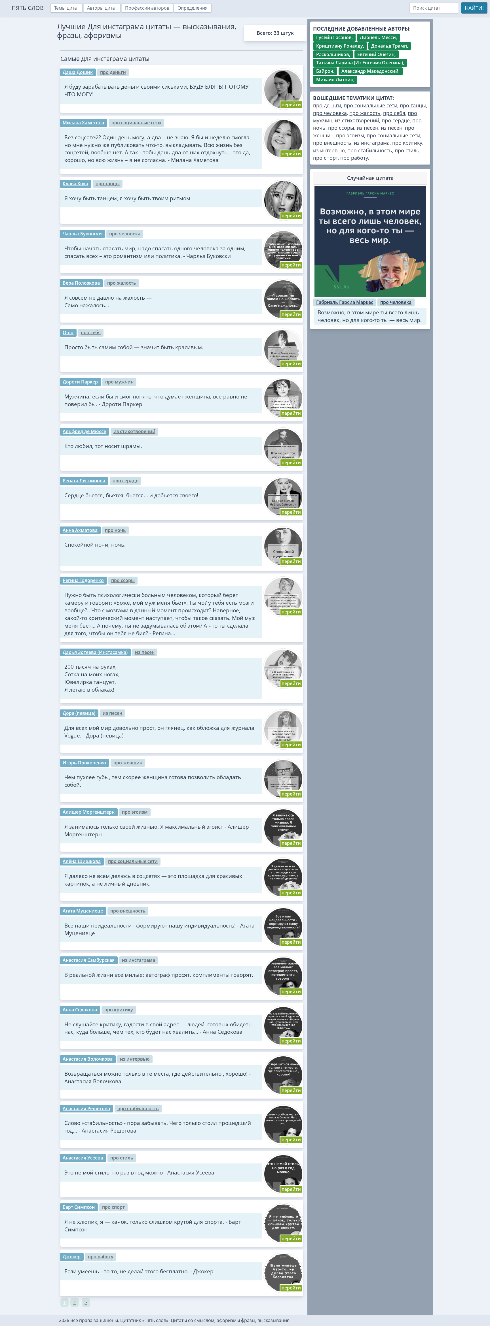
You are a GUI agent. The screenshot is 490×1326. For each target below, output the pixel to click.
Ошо (68, 332)
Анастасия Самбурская (89, 960)
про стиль (121, 1158)
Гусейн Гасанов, (334, 37)
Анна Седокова (80, 1010)
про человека (124, 234)
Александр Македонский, (370, 71)
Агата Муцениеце (83, 911)
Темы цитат (66, 8)
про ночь (115, 530)
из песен (145, 652)
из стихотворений (134, 431)
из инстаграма (138, 960)
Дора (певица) (79, 713)
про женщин (127, 763)
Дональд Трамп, (389, 46)
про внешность (127, 911)
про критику (118, 1010)
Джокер (72, 1256)
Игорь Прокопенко (84, 763)
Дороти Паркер (80, 382)
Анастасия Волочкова (88, 1059)
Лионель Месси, (378, 37)
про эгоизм (135, 812)
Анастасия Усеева (83, 1158)
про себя (91, 332)
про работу (100, 1256)
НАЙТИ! (474, 8)
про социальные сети (136, 123)
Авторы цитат (102, 8)
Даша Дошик (78, 72)
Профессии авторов (147, 8)
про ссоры (123, 580)
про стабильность (138, 1108)
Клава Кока (75, 183)
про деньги (113, 72)
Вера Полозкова (81, 283)
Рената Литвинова (84, 480)
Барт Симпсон (79, 1207)
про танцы (108, 183)
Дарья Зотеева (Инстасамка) (95, 652)
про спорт (113, 1207)
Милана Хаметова (83, 123)
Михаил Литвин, (335, 79)
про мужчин (119, 382)
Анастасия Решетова (86, 1108)
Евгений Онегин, (376, 54)
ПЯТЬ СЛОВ (28, 8)
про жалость (121, 283)
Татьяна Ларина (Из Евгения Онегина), (360, 62)
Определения (193, 8)
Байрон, (325, 71)
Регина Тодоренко (83, 580)
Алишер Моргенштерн (89, 812)
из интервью (135, 1059)
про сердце (125, 480)
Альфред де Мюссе (84, 431)
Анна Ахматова (80, 530)
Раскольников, (333, 54)
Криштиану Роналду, (340, 46)
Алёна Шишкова (82, 861)
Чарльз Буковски (82, 234)
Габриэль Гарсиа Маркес (344, 302)
